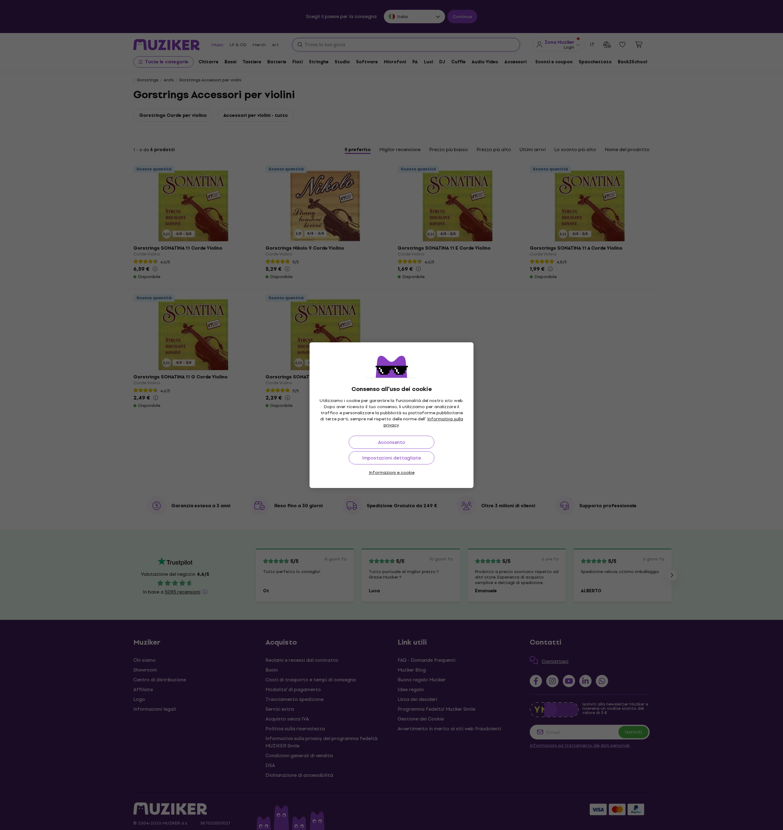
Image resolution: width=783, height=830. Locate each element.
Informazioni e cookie (391, 472)
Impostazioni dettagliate (391, 458)
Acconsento (391, 442)
